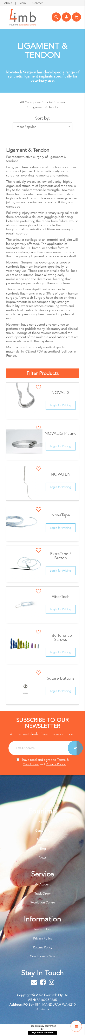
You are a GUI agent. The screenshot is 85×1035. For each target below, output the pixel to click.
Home (42, 822)
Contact (38, 3)
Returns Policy (42, 947)
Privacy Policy (56, 764)
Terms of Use (42, 929)
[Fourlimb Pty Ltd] (23, 17)
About (8, 3)
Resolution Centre (42, 902)
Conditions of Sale (42, 956)
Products (42, 840)
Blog (42, 848)
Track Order (42, 893)
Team (23, 3)
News (42, 857)
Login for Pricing (60, 405)
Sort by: (42, 118)
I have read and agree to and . (45, 761)
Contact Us (42, 830)
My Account (42, 884)
